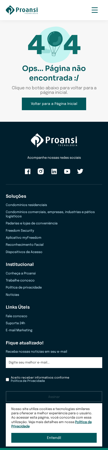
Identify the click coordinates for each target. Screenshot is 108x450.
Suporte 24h (15, 323)
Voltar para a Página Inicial (54, 104)
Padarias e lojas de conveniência (32, 223)
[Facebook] (27, 173)
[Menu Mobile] (94, 10)
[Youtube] (67, 173)
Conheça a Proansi (21, 273)
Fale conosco (16, 316)
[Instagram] (40, 173)
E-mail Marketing (19, 330)
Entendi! (54, 438)
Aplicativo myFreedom (23, 237)
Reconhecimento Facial (24, 245)
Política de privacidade (24, 287)
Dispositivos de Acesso (24, 252)
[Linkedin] (54, 173)
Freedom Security (20, 230)
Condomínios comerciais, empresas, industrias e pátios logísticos (50, 214)
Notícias (12, 295)
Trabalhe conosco (20, 280)
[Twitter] (80, 173)
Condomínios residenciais (26, 205)
